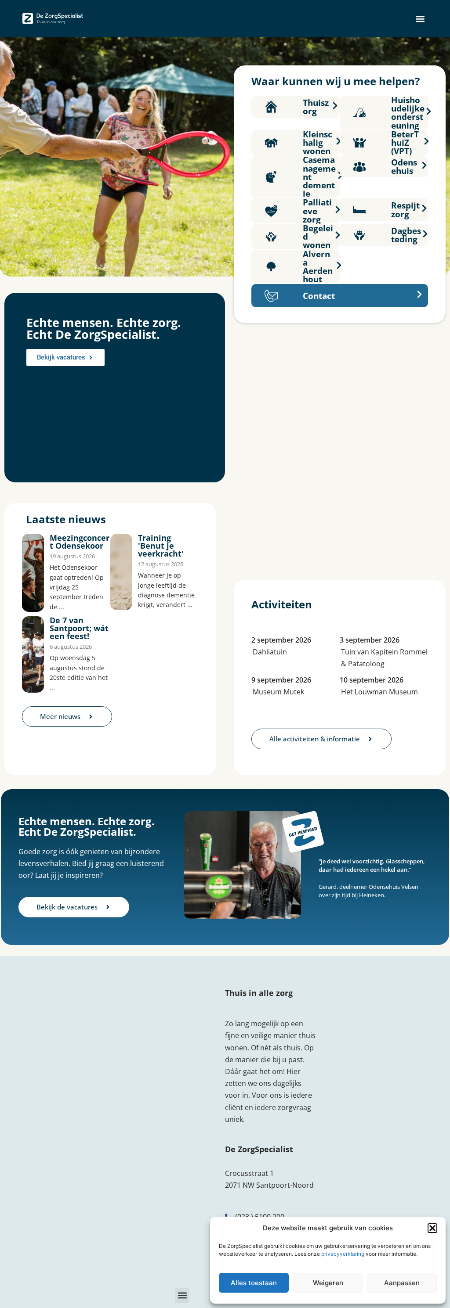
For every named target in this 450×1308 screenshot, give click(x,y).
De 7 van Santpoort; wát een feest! (79, 628)
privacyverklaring (342, 1254)
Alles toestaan (254, 1283)
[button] (432, 1228)
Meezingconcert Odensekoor (79, 541)
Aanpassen (402, 1283)
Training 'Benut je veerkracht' (161, 545)
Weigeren (328, 1283)
